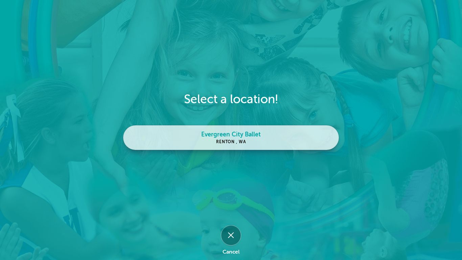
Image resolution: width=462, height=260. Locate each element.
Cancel (231, 252)
